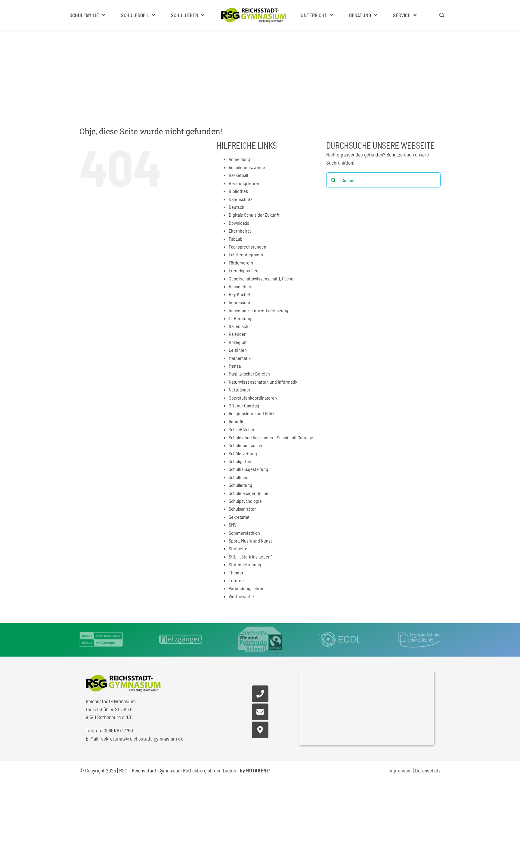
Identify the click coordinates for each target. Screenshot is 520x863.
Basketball (238, 175)
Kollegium (238, 342)
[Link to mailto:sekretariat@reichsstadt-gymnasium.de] (260, 712)
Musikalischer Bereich (249, 373)
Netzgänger (239, 389)
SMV (233, 524)
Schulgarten (240, 461)
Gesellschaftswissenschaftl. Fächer (262, 278)
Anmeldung (239, 159)
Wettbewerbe (241, 596)
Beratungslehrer (244, 183)
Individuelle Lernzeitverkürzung (258, 310)
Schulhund (239, 477)
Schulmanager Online (248, 493)
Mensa (235, 366)
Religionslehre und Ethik (251, 413)
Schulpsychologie (245, 501)
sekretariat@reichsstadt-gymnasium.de (142, 738)
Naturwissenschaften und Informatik (263, 382)
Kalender (237, 334)
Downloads (239, 223)
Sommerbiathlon (244, 533)
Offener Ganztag (244, 405)
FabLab (236, 239)
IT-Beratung (240, 318)
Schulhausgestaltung (248, 469)
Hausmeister (241, 286)
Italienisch (238, 326)
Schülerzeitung (243, 453)
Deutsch (236, 207)
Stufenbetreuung (245, 564)
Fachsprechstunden (247, 246)
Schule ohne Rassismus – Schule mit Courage (271, 437)
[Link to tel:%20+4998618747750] (260, 693)
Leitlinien (238, 350)
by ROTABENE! (255, 770)
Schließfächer (242, 429)
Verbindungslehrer (246, 588)
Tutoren (236, 580)
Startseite (238, 548)
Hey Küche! (239, 294)
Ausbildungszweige (247, 167)
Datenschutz (240, 199)
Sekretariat (239, 517)
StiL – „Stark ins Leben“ (250, 556)
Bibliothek (238, 191)
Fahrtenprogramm (246, 254)
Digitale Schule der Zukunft (254, 215)
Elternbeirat (240, 231)
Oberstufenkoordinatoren (253, 398)
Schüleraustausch (245, 445)
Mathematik (240, 358)
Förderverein (241, 262)
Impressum (239, 302)
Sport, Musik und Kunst (250, 540)
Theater (236, 572)
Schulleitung (240, 485)
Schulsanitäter (242, 509)
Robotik (236, 421)
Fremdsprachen (243, 270)
